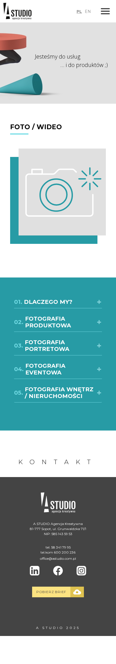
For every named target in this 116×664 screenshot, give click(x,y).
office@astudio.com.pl (58, 558)
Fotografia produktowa (42, 322)
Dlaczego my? (43, 302)
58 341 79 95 (61, 547)
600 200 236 (64, 552)
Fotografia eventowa (39, 369)
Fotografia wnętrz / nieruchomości (53, 392)
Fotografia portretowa (41, 345)
